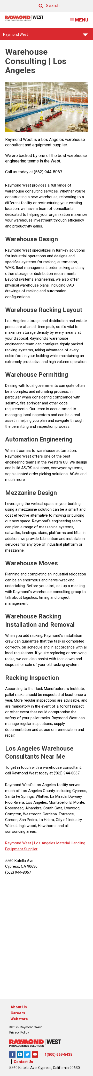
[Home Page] (24, 18)
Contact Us (23, 1062)
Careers (18, 1013)
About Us (19, 1007)
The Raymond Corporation (35, 1054)
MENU (81, 20)
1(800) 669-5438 (58, 1054)
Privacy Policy (19, 1032)
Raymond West (15, 36)
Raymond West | (19, 843)
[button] (44, 6)
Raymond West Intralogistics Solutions (12, 1054)
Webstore (19, 1019)
